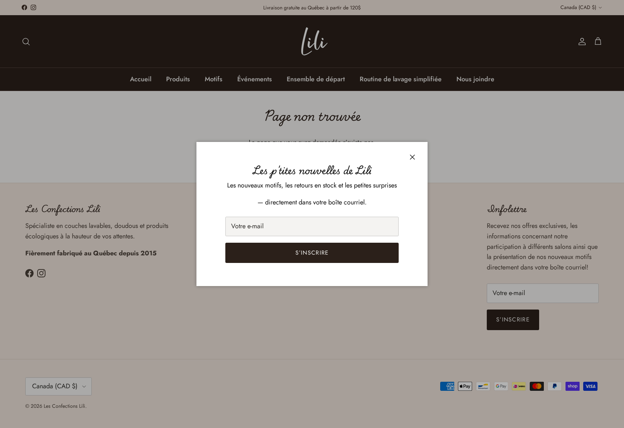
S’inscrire (312, 252)
